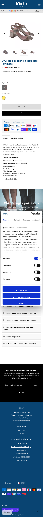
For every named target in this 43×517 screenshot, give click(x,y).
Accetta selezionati (21, 297)
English (8, 483)
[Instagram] (23, 393)
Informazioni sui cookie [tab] (32, 220)
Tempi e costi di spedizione (21, 412)
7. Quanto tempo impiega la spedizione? (21, 320)
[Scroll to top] (38, 511)
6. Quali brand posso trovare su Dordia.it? (21, 313)
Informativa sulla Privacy (21, 418)
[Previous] (4, 33)
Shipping (14, 71)
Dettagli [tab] (17, 220)
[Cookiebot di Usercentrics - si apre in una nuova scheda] (30, 213)
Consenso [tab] (6, 220)
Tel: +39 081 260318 (21, 453)
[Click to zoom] (37, 21)
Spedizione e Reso (17, 138)
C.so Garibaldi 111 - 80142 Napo (21, 447)
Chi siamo (21, 431)
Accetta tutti (21, 291)
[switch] (37, 265)
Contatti (21, 433)
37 (4, 87)
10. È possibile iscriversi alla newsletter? (21, 344)
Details (5, 138)
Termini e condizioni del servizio (21, 415)
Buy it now (21, 113)
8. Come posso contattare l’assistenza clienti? (19, 328)
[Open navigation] (8, 4)
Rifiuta (21, 304)
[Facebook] (19, 393)
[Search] (35, 4)
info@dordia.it (21, 450)
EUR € (23, 483)
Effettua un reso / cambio (21, 420)
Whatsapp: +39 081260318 (21, 457)
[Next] (38, 33)
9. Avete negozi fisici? (14, 337)
